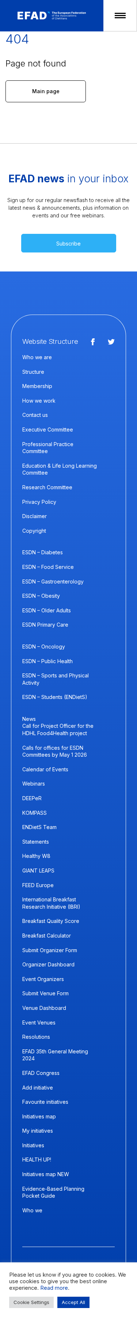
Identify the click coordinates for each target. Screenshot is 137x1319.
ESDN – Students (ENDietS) (54, 697)
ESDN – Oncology (43, 646)
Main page (46, 91)
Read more (54, 1288)
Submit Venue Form (45, 993)
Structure (33, 372)
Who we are (37, 357)
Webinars (33, 783)
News (29, 719)
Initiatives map (39, 1116)
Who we (32, 1210)
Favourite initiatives (45, 1102)
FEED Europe (38, 885)
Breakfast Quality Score (50, 921)
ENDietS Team (39, 827)
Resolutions (36, 1037)
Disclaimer (34, 516)
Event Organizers (43, 979)
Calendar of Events (45, 769)
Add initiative (37, 1087)
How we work (39, 401)
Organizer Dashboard (48, 964)
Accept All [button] (73, 1302)
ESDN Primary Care (45, 625)
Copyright (34, 531)
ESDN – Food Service (48, 567)
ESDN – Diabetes (42, 552)
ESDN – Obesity (41, 596)
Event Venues (39, 1022)
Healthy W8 (36, 856)
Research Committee (47, 487)
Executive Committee (47, 429)
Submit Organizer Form (49, 950)
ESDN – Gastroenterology (53, 581)
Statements (35, 842)
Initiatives (33, 1145)
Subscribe (68, 243)
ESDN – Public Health (47, 661)
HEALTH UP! (36, 1159)
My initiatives (37, 1131)
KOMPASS (34, 813)
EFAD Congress (41, 1073)
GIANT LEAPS (38, 870)
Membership (37, 386)
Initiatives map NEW (45, 1174)
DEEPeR (32, 798)
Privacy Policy (39, 502)
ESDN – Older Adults (46, 610)
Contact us (35, 415)
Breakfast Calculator (46, 935)
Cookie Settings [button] (31, 1302)
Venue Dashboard (44, 1008)
